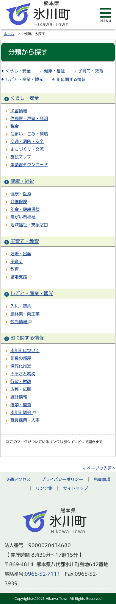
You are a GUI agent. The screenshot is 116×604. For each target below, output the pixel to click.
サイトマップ (75, 488)
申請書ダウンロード (29, 164)
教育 (14, 269)
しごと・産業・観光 (24, 79)
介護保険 (18, 201)
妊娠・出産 (20, 253)
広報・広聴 (20, 389)
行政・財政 (20, 381)
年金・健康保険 (25, 209)
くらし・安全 (18, 71)
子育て (16, 261)
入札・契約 (20, 306)
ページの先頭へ (101, 468)
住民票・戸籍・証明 (29, 118)
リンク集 (44, 488)
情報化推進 (20, 366)
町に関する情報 (71, 79)
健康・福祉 (54, 71)
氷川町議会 (21, 412)
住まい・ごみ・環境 (29, 134)
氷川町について (25, 350)
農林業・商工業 (25, 314)
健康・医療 (20, 194)
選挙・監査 (20, 404)
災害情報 (18, 110)
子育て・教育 (90, 71)
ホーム (9, 33)
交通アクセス (18, 479)
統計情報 (18, 397)
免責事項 (102, 479)
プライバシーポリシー (62, 479)
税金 (14, 126)
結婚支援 (18, 277)
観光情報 (19, 321)
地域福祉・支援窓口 (29, 224)
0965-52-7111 (42, 574)
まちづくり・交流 (27, 149)
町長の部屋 (20, 358)
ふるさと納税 (22, 373)
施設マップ (20, 157)
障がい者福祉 (22, 217)
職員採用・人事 (25, 420)
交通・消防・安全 (27, 141)
